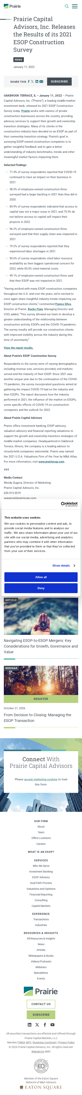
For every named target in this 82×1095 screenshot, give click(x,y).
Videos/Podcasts (41, 961)
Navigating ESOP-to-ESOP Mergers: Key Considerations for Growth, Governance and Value (41, 646)
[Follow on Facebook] (45, 1025)
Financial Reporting (41, 894)
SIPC (28, 1042)
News (41, 944)
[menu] (75, 6)
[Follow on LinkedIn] (29, 1025)
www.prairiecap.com (51, 461)
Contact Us (41, 1004)
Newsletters (41, 972)
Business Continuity (45, 1042)
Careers (41, 843)
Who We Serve (41, 865)
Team (41, 832)
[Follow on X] (37, 1025)
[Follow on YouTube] (52, 1025)
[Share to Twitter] (32, 81)
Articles (41, 949)
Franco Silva (63, 304)
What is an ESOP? (41, 851)
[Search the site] (67, 6)
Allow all (41, 577)
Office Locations (41, 838)
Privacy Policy (66, 1042)
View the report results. (18, 348)
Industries (41, 925)
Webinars (41, 967)
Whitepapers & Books (41, 955)
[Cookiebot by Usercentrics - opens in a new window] (61, 504)
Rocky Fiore (35, 309)
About (41, 826)
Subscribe (59, 81)
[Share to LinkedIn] (37, 81)
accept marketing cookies (40, 779)
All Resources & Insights (41, 938)
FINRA (21, 1042)
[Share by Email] (41, 81)
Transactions (41, 919)
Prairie (25, 111)
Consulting (41, 900)
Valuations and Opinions (41, 888)
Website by (37, 1051)
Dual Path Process (41, 882)
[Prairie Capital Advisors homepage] (12, 6)
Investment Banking (41, 871)
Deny (41, 588)
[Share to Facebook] (29, 81)
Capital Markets (41, 905)
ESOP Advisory (41, 877)
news (18, 59)
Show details (61, 565)
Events (41, 978)
